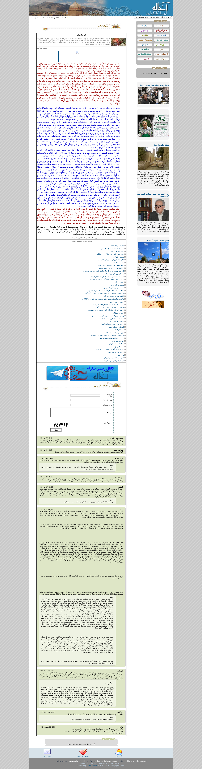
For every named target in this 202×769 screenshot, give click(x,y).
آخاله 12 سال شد (118, 262)
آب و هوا (119, 756)
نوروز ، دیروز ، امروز (117, 302)
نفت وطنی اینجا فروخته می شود (113, 318)
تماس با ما (47, 756)
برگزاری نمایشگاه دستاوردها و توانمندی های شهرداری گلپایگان (103, 299)
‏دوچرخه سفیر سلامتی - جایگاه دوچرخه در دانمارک (107, 279)
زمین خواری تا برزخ (117, 251)
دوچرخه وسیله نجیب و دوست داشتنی (111, 338)
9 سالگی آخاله (119, 330)
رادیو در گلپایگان (118, 313)
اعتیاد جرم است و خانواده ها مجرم (112, 248)
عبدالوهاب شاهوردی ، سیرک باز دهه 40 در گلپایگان (107, 276)
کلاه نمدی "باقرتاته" (117, 246)
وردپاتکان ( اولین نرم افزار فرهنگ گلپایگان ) (109, 307)
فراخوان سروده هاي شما (115, 352)
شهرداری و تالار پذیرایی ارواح (114, 360)
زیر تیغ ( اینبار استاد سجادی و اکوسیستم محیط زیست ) (106, 316)
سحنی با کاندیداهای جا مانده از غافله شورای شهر (107, 304)
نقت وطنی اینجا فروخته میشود (113, 288)
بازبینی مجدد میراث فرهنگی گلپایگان (112, 324)
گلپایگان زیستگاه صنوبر (116, 327)
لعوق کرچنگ (119, 282)
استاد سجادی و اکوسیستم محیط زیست (111, 265)
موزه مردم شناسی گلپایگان (115, 332)
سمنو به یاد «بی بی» (117, 321)
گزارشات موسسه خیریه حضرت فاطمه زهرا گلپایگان (106, 335)
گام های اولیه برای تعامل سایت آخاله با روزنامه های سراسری (103, 271)
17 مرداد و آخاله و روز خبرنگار (114, 296)
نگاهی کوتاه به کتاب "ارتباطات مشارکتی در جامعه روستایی (104, 290)
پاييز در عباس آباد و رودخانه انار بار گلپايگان (110, 349)
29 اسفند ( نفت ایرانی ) (116, 344)
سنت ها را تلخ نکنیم (117, 346)
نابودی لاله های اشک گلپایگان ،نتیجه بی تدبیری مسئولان (105, 310)
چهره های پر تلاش (118, 341)
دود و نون (121, 355)
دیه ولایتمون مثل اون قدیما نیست (113, 274)
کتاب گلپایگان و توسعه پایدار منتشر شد (111, 260)
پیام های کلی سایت (83, 756)
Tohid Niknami (92, 766)
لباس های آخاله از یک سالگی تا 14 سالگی (110, 254)
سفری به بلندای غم (117, 285)
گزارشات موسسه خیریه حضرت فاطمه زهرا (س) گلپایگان (104, 293)
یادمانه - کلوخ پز (118, 257)
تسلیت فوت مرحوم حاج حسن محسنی (111, 268)
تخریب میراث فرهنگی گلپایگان (114, 358)
